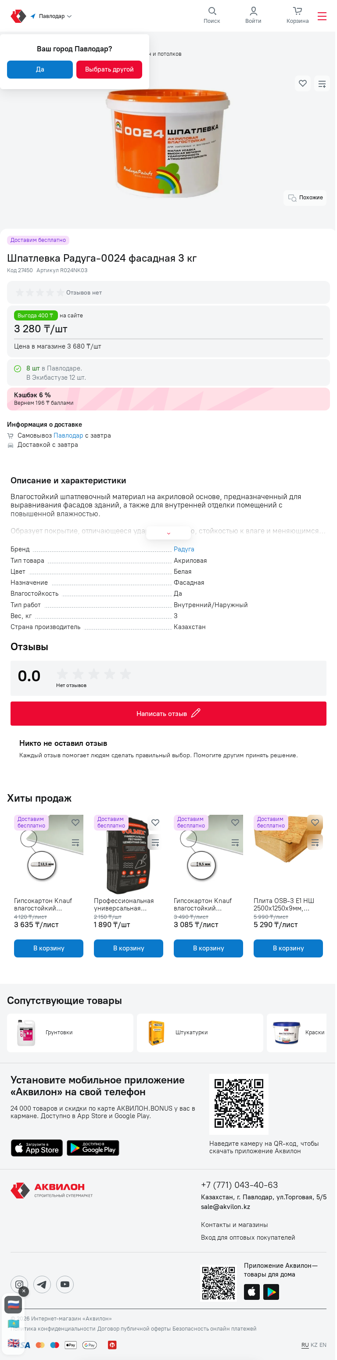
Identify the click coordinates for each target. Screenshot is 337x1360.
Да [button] (40, 69)
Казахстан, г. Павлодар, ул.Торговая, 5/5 (263, 1197)
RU (305, 1345)
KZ (314, 1345)
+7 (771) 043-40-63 (239, 1185)
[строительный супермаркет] (18, 16)
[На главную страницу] (53, 1210)
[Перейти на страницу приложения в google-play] (93, 1149)
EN (322, 1345)
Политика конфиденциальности (53, 1329)
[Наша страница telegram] (42, 1284)
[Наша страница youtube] (65, 1284)
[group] (40, 292)
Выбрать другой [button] (109, 69)
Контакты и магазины (234, 1225)
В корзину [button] (49, 948)
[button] (303, 83)
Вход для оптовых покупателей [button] (248, 1237)
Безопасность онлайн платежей (214, 1329)
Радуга (184, 549)
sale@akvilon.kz (225, 1207)
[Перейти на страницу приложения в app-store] (37, 1149)
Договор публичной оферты (134, 1329)
